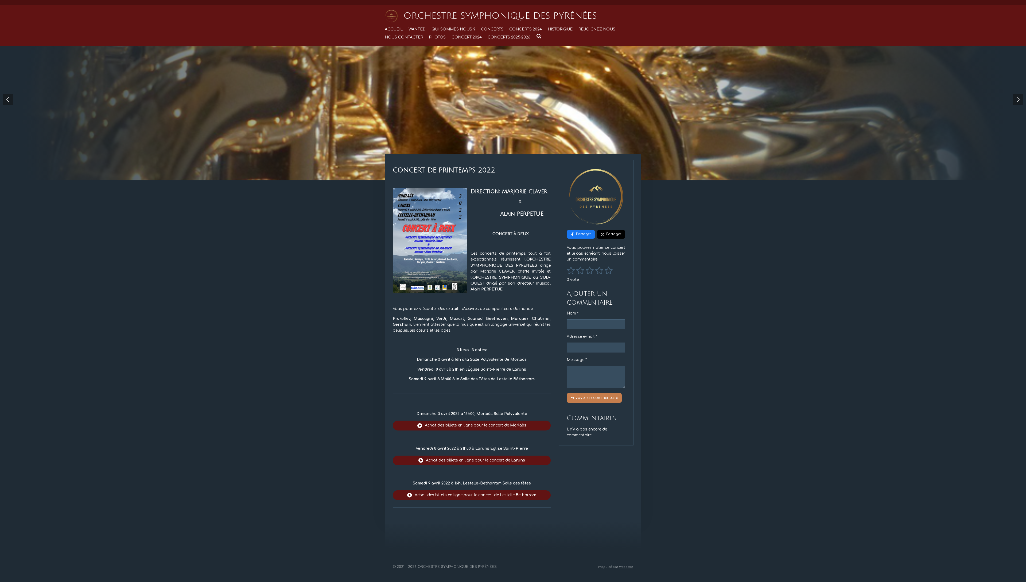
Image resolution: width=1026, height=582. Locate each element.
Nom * (572, 313)
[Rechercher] (539, 36)
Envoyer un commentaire (594, 398)
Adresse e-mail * (582, 337)
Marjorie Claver (524, 191)
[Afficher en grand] (430, 240)
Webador (626, 567)
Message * (577, 360)
